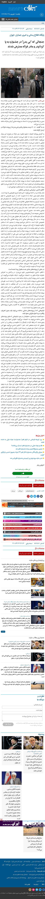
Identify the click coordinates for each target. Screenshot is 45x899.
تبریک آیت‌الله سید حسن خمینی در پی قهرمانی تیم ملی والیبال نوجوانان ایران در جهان (16, 657)
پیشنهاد (41, 734)
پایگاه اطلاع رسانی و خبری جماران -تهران (27, 35)
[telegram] (36, 889)
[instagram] (29, 889)
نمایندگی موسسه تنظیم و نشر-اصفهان (36, 878)
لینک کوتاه (31, 500)
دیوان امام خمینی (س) (17, 861)
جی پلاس (41, 100)
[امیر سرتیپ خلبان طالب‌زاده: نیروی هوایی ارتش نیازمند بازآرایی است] (37, 582)
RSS (43, 884)
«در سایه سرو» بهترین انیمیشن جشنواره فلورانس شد (26, 458)
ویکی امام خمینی (40, 881)
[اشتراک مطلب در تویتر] (34, 496)
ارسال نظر (8, 724)
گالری (23, 865)
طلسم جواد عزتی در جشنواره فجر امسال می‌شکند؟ (27, 445)
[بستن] (1, 819)
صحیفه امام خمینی (36, 861)
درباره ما (36, 884)
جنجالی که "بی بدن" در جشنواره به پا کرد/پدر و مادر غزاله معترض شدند (24, 44)
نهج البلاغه (8, 865)
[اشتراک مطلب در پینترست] (28, 496)
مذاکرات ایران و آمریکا (25, 485)
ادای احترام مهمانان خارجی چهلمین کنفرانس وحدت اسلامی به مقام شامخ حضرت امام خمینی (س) (16, 591)
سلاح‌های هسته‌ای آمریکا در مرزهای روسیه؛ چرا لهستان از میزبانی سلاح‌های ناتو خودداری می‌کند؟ (16, 683)
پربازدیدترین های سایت (36, 560)
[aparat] (33, 889)
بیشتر (3, 632)
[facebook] (43, 889)
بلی (21, 474)
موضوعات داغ (39, 480)
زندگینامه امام (27, 861)
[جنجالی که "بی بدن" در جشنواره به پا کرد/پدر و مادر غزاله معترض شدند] (22, 83)
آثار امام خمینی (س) (39, 868)
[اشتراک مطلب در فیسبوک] (38, 496)
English (4, 2)
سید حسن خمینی (16, 865)
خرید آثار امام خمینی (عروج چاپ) (36, 874)
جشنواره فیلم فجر (30, 491)
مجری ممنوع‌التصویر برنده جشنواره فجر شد (29, 449)
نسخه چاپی (29, 28)
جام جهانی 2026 (38, 485)
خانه (43, 23)
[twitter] (40, 889)
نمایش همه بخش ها (11, 19)
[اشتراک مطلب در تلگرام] (31, 496)
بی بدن (13, 491)
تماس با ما (27, 884)
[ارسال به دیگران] (41, 496)
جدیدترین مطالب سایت (36, 637)
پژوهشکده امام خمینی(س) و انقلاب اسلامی (16, 878)
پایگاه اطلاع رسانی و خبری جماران (20, 893)
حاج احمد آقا (7, 861)
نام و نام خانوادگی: (38, 705)
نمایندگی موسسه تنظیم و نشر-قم (20, 874)
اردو (14, 2)
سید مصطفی (41, 865)
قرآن (3, 865)
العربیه (10, 2)
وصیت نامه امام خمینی (31, 865)
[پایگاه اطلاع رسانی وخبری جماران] (22, 8)
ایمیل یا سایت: (39, 710)
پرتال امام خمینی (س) (31, 871)
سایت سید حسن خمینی (19, 871)
